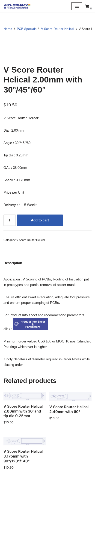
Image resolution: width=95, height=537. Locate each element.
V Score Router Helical (57, 29)
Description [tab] (12, 263)
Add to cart (40, 220)
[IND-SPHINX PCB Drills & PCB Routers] (17, 6)
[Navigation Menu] (76, 6)
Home (7, 29)
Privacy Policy (47, 522)
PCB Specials (26, 29)
